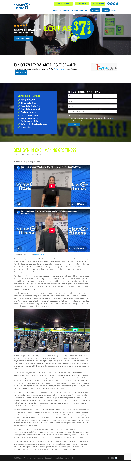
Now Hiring (95, 10)
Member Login (98, 4)
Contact (113, 10)
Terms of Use (78, 120)
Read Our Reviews (23, 38)
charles (18, 154)
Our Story (66, 10)
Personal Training (63, 4)
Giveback (75, 10)
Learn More (21, 72)
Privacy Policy (57, 458)
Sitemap (48, 458)
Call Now (82, 3)
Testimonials (83, 10)
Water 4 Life (59, 69)
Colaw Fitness (39, 255)
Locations (56, 10)
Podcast (105, 10)
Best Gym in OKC (37, 154)
